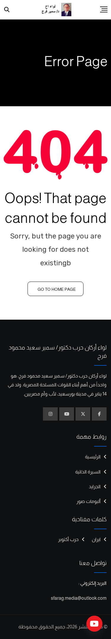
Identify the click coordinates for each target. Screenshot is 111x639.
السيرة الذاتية (88, 471)
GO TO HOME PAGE (57, 289)
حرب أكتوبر (68, 539)
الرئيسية (93, 456)
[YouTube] (94, 624)
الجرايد (95, 486)
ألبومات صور (88, 501)
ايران (96, 539)
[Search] (7, 9)
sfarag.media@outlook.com (79, 598)
